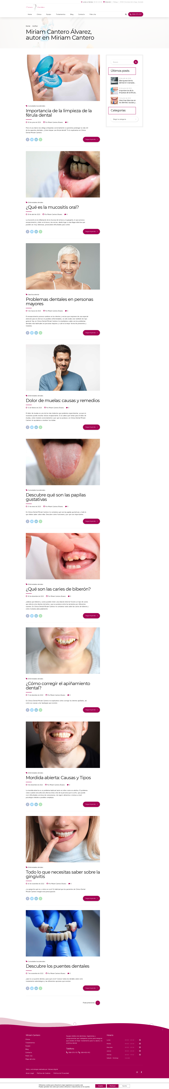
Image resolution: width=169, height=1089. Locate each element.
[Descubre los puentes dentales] (63, 933)
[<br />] (139, 1040)
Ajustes (124, 1086)
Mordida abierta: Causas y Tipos (58, 777)
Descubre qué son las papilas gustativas (56, 497)
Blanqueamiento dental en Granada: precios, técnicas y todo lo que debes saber (128, 82)
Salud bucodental (33, 294)
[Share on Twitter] (32, 139)
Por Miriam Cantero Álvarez (54, 122)
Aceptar (100, 1086)
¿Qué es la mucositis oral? (52, 207)
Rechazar (113, 1086)
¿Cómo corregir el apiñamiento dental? (58, 686)
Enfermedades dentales (35, 202)
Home (30, 14)
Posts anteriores (89, 1003)
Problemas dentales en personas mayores (59, 301)
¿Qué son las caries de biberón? (58, 589)
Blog (71, 14)
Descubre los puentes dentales (57, 966)
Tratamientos (60, 14)
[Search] (126, 14)
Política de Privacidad (61, 1073)
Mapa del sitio (30, 1059)
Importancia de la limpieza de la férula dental (59, 113)
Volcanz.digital (53, 1069)
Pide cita (93, 14)
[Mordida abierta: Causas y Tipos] (63, 745)
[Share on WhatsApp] (40, 139)
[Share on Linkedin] (36, 139)
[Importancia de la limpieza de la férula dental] (63, 78)
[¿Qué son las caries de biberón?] (63, 556)
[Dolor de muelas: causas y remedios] (63, 367)
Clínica (39, 14)
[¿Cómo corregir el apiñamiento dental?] (63, 650)
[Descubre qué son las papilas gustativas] (63, 462)
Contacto (81, 14)
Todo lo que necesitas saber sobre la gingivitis (63, 874)
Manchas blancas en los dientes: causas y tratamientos (127, 101)
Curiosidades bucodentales (36, 106)
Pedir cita (28, 1056)
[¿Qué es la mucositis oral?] (63, 174)
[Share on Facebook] (27, 139)
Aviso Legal (30, 1073)
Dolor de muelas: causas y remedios (63, 400)
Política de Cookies (43, 1073)
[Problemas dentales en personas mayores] (63, 266)
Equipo (48, 14)
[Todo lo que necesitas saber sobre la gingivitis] (63, 839)
